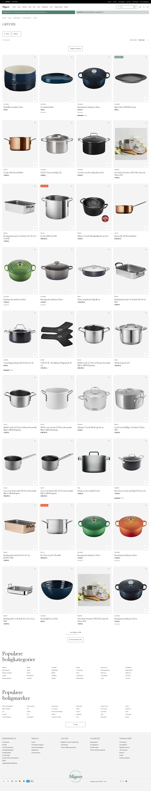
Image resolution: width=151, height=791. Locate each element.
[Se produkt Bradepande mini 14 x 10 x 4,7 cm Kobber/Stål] (20, 526)
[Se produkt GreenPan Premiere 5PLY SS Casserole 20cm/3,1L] (131, 144)
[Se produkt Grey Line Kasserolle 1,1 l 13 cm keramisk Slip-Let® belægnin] (57, 462)
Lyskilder (29, 678)
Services (128, 1)
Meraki (28, 711)
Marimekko (104, 717)
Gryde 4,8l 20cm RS (48, 236)
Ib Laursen (103, 711)
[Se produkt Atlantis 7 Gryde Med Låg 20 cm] (94, 398)
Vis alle (76, 724)
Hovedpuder (104, 675)
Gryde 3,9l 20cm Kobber (13, 173)
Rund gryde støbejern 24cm (14, 300)
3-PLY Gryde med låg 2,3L (51, 173)
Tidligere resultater (75, 48)
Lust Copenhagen (144, 1)
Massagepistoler (105, 670)
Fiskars (79, 296)
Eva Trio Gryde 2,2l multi (50, 555)
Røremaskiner (6, 670)
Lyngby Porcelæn (56, 717)
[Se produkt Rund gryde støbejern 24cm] (20, 271)
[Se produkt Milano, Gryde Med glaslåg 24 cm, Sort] (94, 207)
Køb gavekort (94, 742)
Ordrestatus (5, 742)
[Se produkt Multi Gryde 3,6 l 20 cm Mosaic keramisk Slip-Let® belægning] (20, 398)
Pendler (54, 678)
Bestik (28, 670)
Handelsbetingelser (7, 750)
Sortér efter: (133, 40)
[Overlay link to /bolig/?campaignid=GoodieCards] (38, 12)
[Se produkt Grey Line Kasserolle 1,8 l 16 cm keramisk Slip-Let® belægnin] (20, 462)
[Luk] (103, 404)
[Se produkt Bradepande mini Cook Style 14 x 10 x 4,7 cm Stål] (20, 207)
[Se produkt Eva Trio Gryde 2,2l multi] (57, 526)
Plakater (4, 667)
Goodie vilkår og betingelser (10, 758)
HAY (28, 714)
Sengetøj (54, 667)
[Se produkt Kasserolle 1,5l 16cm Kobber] (131, 207)
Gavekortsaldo (94, 747)
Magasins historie (124, 747)
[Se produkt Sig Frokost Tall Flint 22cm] (131, 78)
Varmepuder (79, 670)
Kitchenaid (128, 714)
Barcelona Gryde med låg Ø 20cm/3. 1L (130, 491)
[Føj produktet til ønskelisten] (35, 57)
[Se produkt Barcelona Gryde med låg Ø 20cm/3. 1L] (131, 462)
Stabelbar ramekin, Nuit (13, 107)
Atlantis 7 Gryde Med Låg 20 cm (90, 427)
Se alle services (36, 752)
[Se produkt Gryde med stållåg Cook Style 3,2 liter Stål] (131, 398)
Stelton (53, 714)
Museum (121, 752)
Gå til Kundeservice (7, 747)
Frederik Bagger (6, 717)
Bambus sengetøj (7, 672)
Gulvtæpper (128, 667)
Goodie (109, 1)
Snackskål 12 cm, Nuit (49, 619)
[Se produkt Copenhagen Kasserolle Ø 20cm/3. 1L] (20, 334)
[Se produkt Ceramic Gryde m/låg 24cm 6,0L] (94, 144)
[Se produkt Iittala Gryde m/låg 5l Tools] (94, 462)
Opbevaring (104, 667)
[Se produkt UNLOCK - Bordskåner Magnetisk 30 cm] (57, 334)
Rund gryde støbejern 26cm (88, 107)
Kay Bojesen (55, 706)
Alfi (28, 708)
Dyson (127, 706)
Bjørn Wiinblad (6, 708)
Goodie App (64, 744)
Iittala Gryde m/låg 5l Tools (88, 491)
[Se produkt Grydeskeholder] (57, 78)
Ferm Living (104, 708)
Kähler (78, 708)
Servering (128, 675)
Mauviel (5, 233)
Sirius (126, 711)
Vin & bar (127, 678)
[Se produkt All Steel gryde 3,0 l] (131, 334)
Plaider (28, 667)
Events (33, 742)
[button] (140, 7)
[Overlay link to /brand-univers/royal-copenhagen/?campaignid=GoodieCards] (112, 12)
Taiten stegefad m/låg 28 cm (88, 300)
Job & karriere (123, 750)
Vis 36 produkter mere (75, 639)
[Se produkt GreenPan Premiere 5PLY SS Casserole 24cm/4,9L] (94, 590)
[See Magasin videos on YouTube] (126, 781)
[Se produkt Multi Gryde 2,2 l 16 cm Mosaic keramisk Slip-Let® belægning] (94, 334)
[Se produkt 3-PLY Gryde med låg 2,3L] (57, 144)
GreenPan (116, 169)
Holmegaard (30, 717)
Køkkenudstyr (80, 678)
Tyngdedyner (79, 675)
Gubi (102, 714)
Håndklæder (55, 670)
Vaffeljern (54, 675)
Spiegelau (78, 714)
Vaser (102, 678)
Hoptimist (127, 708)
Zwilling (79, 233)
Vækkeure (128, 672)
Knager (78, 667)
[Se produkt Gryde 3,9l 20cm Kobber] (20, 144)
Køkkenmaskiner (6, 678)
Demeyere (79, 424)
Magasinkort (35, 750)
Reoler (28, 672)
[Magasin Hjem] (5, 7)
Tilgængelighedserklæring (9, 763)
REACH (4, 760)
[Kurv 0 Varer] (148, 7)
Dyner (77, 672)
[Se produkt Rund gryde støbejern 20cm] (94, 526)
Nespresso (79, 706)
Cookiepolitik (6, 755)
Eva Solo (4, 714)
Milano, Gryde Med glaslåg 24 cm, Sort (92, 236)
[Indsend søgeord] (119, 7)
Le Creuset (6, 104)
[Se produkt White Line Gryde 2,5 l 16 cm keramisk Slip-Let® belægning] (57, 398)
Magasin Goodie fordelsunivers (70, 742)
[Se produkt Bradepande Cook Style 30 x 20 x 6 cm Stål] (20, 590)
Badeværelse (128, 670)
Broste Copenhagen (57, 711)
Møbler (53, 672)
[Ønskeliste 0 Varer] (144, 7)
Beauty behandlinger (37, 747)
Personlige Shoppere (38, 744)
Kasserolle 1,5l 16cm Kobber (125, 236)
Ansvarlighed (121, 1)
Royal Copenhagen (7, 706)
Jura (3, 711)
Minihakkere (30, 675)
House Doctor (104, 706)
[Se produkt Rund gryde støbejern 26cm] (94, 78)
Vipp (77, 717)
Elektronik (103, 672)
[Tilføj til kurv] (35, 99)
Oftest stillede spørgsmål (68, 747)
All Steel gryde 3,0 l (122, 363)
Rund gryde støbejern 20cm (88, 555)
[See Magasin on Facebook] (123, 781)
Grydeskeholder (47, 107)
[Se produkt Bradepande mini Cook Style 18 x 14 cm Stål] (131, 271)
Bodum (127, 717)
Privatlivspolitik (6, 752)
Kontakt (4, 744)
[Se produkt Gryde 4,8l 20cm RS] (57, 207)
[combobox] (126, 7)
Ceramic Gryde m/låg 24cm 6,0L (90, 173)
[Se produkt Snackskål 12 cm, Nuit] (57, 590)
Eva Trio (5, 169)
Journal (114, 1)
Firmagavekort (94, 744)
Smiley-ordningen (124, 758)
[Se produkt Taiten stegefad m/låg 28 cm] (94, 271)
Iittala (78, 487)
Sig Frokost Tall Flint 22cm (125, 107)
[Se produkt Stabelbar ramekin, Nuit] (20, 78)
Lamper (4, 675)
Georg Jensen (31, 706)
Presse (121, 755)
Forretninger (135, 1)
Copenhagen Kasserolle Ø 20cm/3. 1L (18, 363)
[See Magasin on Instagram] (120, 781)
